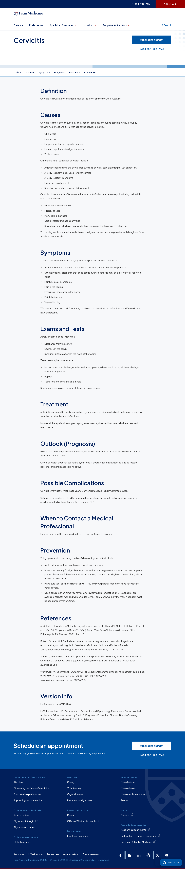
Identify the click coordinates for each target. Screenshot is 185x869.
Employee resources (78, 835)
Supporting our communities (29, 800)
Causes (30, 72)
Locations (88, 25)
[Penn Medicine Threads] (148, 855)
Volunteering (74, 788)
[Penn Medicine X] (158, 855)
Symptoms (44, 72)
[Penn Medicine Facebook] (120, 855)
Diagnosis (59, 72)
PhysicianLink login (24, 821)
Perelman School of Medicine (136, 842)
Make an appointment (151, 39)
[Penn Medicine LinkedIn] (139, 855)
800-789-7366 (143, 4)
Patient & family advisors (80, 800)
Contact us (19, 854)
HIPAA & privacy (35, 854)
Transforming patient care (27, 794)
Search (167, 25)
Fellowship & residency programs (138, 835)
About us (18, 782)
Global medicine (22, 842)
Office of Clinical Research (81, 821)
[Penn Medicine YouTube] (167, 855)
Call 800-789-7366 (153, 48)
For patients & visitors (115, 25)
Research (72, 815)
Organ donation (75, 794)
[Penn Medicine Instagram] (130, 855)
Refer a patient (21, 815)
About (19, 72)
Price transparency (92, 854)
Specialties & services (61, 25)
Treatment (74, 72)
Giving (70, 782)
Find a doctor (36, 25)
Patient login (170, 4)
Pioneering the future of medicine (31, 788)
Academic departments (133, 829)
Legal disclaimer (71, 854)
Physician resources (24, 827)
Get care (18, 25)
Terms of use (53, 854)
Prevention (90, 72)
